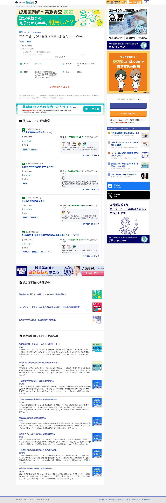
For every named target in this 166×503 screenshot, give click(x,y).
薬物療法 (25, 149)
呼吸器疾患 (35, 252)
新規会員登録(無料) (128, 114)
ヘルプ (128, 500)
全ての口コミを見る (90, 155)
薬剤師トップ (20, 6)
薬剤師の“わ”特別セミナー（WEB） (38, 167)
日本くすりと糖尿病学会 (32, 32)
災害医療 (25, 183)
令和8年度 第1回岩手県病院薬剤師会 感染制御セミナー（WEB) (50, 235)
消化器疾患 (33, 149)
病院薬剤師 (26, 252)
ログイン (146, 2)
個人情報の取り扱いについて (115, 500)
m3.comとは (146, 500)
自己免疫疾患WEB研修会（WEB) (37, 132)
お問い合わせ (136, 500)
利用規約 (101, 500)
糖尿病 (22, 41)
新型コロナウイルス (46, 252)
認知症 (29, 41)
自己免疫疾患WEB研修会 (33, 201)
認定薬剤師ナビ (30, 6)
